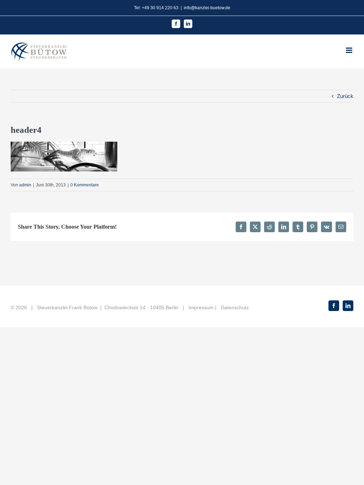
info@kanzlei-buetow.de (207, 7)
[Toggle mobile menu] (349, 50)
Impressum (201, 307)
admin (25, 184)
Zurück (345, 96)
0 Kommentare (84, 184)
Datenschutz (235, 307)
